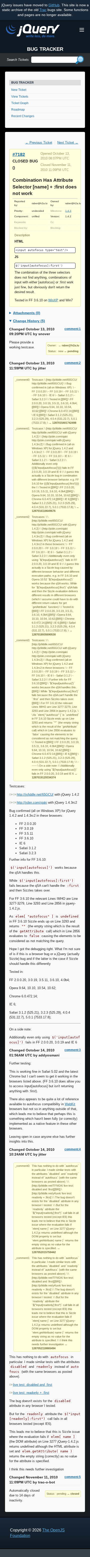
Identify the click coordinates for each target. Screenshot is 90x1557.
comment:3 (72, 1050)
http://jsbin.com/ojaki (32, 802)
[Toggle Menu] (82, 30)
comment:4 (72, 1149)
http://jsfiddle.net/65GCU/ (35, 794)
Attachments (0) (26, 313)
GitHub (54, 5)
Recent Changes (22, 116)
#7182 (18, 154)
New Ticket (18, 90)
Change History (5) (29, 321)
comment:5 (72, 1477)
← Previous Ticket (38, 142)
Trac (43, 10)
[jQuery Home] (33, 31)
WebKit (70, 1104)
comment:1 (72, 329)
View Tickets (19, 96)
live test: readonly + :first (31, 1393)
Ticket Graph (19, 103)
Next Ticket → (67, 142)
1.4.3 (68, 210)
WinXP (53, 300)
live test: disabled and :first (32, 1385)
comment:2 (72, 363)
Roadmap (18, 109)
